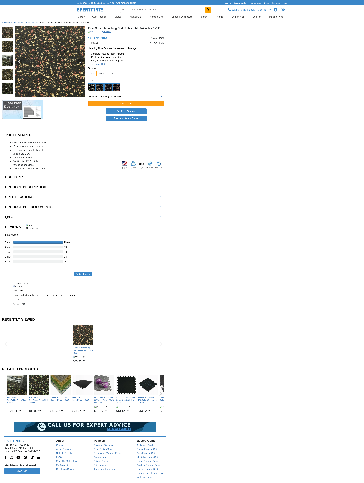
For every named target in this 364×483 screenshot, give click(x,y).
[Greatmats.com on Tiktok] (32, 458)
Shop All (82, 17)
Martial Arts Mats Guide (148, 457)
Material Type (276, 17)
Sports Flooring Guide (148, 469)
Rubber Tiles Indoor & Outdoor (23, 22)
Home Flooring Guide (148, 461)
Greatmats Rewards (66, 469)
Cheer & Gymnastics (182, 17)
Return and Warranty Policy (107, 453)
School (204, 17)
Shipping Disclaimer (104, 445)
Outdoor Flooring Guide (149, 465)
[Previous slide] (19, 62)
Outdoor (257, 17)
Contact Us (61, 445)
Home (220, 17)
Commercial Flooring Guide (151, 473)
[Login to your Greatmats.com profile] (275, 9)
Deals (266, 3)
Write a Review (83, 274)
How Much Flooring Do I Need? (105, 96)
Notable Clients (64, 453)
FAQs (59, 457)
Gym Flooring (99, 17)
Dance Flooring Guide (148, 449)
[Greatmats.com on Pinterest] (25, 458)
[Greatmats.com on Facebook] (5, 458)
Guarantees (100, 457)
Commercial (238, 17)
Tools (285, 3)
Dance (118, 17)
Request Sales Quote (126, 118)
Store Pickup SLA (103, 449)
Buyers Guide (240, 3)
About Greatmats (64, 449)
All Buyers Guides (146, 445)
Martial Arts (135, 17)
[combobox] (166, 10)
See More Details (99, 64)
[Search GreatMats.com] (208, 10)
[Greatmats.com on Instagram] (11, 458)
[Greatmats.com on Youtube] (18, 458)
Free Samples (255, 3)
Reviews (276, 3)
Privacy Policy (101, 461)
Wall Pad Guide (145, 477)
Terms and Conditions (105, 469)
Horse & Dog (156, 17)
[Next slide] (80, 62)
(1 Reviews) (106, 32)
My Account (62, 465)
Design (228, 3)
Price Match (100, 465)
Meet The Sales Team (67, 461)
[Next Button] (161, 344)
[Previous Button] (6, 344)
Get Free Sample (126, 111)
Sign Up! (22, 471)
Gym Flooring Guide (147, 453)
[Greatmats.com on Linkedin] (38, 458)
